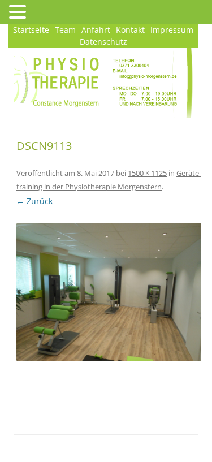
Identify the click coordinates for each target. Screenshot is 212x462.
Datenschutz (103, 41)
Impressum (171, 29)
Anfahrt (95, 29)
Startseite (31, 29)
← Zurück (34, 201)
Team (65, 29)
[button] (19, 11)
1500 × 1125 (147, 173)
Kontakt (130, 29)
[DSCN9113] (108, 292)
